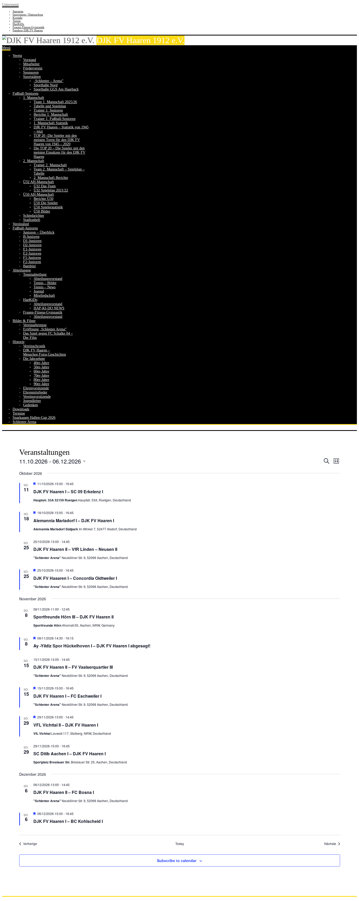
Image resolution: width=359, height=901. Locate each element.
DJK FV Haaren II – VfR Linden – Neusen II (75, 549)
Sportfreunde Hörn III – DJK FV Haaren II (73, 617)
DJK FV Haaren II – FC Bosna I (63, 792)
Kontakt (17, 17)
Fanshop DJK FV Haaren (28, 30)
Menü (6, 48)
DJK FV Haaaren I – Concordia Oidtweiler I (75, 578)
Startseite (18, 11)
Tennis (16, 20)
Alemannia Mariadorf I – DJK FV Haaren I (73, 520)
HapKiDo (18, 24)
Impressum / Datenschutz (28, 14)
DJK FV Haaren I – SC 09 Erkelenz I (68, 492)
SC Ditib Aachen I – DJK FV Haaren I (69, 754)
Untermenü (10, 5)
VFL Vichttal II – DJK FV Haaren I (65, 725)
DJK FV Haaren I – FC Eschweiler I (67, 696)
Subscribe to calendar (176, 860)
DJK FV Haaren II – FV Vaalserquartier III (73, 667)
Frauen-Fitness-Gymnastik (28, 27)
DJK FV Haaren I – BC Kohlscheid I (68, 821)
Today (179, 844)
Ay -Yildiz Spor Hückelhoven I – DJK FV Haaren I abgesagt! (91, 646)
